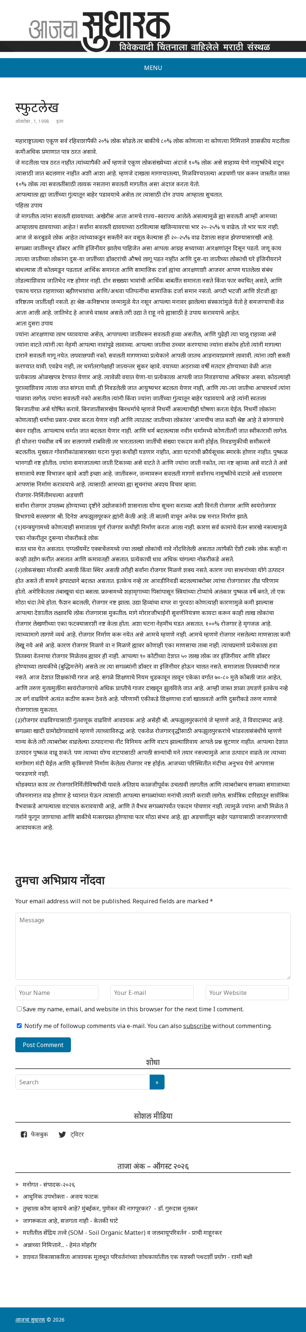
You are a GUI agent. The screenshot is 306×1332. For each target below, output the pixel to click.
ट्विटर (75, 1134)
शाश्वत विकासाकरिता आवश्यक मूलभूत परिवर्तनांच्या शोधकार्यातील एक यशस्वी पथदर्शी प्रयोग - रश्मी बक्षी (137, 1257)
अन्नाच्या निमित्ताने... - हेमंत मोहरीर (60, 1245)
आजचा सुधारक (30, 1319)
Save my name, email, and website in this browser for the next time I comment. (133, 1009)
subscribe (197, 1026)
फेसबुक (38, 1134)
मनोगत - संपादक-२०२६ (49, 1184)
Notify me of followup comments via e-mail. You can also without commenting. (147, 1026)
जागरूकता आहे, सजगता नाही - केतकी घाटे (70, 1221)
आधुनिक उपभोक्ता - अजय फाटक (61, 1196)
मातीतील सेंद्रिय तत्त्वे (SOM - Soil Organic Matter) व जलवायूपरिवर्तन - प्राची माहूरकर (122, 1232)
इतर (59, 121)
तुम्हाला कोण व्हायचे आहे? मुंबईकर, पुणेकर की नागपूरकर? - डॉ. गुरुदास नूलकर (110, 1208)
